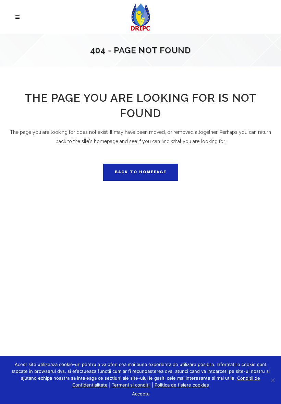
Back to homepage (141, 172)
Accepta (140, 393)
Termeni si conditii (131, 385)
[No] (272, 380)
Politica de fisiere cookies (182, 385)
